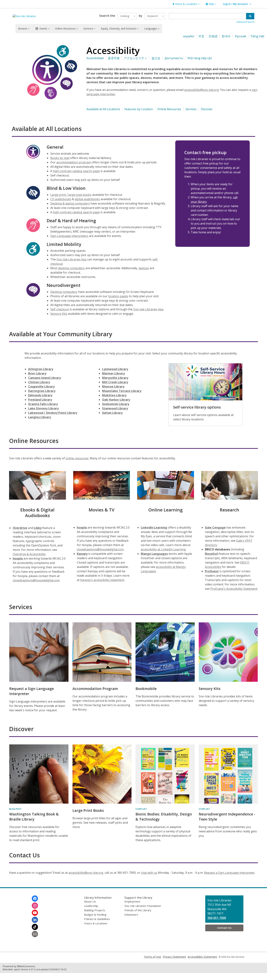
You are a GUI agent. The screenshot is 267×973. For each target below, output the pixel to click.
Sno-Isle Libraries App (71, 259)
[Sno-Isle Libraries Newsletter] (35, 934)
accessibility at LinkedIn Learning (163, 549)
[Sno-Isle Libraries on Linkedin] (35, 920)
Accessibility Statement (202, 956)
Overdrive (20, 528)
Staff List (141, 809)
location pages (118, 296)
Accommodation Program (95, 688)
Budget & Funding (95, 914)
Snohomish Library (115, 404)
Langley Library (39, 417)
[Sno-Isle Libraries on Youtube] (35, 913)
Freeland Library (40, 400)
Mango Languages (154, 554)
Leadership (91, 906)
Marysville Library (115, 378)
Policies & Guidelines (97, 919)
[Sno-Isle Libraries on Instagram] (35, 906)
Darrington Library (41, 391)
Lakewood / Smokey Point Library (52, 413)
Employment (132, 901)
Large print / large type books (70, 195)
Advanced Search (245, 21)
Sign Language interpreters (69, 236)
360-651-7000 (216, 918)
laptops (144, 268)
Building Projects (94, 910)
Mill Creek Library (115, 382)
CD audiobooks (60, 199)
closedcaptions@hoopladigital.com (36, 580)
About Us (90, 901)
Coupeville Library (41, 387)
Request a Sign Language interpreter (229, 873)
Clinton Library (39, 382)
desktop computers (71, 268)
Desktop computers (63, 292)
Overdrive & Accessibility (29, 554)
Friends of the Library (137, 910)
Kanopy (82, 554)
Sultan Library (112, 413)
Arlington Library (40, 369)
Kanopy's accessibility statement (102, 580)
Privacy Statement (174, 956)
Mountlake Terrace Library (121, 391)
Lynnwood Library (115, 369)
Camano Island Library (44, 378)
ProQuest (212, 571)
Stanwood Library (115, 408)
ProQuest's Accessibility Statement (233, 589)
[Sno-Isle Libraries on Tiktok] (35, 927)
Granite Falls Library (43, 404)
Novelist (211, 554)
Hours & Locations (95, 923)
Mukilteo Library (114, 395)
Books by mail (59, 158)
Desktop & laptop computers (70, 203)
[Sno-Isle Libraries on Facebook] (35, 898)
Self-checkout (59, 309)
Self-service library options (197, 407)
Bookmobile (146, 688)
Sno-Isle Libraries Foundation (142, 906)
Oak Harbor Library (116, 400)
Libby (38, 528)
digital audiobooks (87, 199)
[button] (186, 4)
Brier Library (37, 373)
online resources (77, 458)
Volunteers (131, 914)
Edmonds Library (40, 395)
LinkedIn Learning (154, 527)
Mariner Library (113, 373)
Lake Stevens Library (43, 408)
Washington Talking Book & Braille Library (34, 817)
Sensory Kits (58, 314)
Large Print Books (88, 810)
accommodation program (73, 162)
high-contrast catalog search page (76, 171)
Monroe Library (113, 387)
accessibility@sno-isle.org (201, 90)
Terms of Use (152, 956)
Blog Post (15, 809)
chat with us (149, 873)
